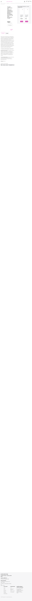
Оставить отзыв (11, 29)
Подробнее (4, 327)
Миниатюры (5, 593)
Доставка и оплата (12, 589)
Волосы (5, 591)
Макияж (5, 590)
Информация (12, 586)
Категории (5, 586)
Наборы (5, 592)
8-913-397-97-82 (9, 1)
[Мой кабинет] (24, 1)
